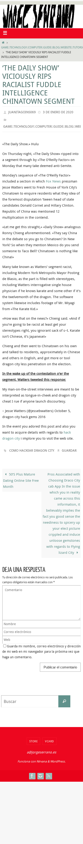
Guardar (69, 447)
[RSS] (49, 773)
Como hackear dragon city (31, 447)
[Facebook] (32, 773)
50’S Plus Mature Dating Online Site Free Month (21, 477)
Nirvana (41, 758)
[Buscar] (64, 698)
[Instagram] (40, 773)
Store (33, 738)
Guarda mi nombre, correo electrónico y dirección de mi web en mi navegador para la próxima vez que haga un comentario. (41, 648)
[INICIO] (3, 42)
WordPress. (57, 758)
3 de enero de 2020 (58, 111)
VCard (49, 738)
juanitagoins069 (22, 111)
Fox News (53, 179)
